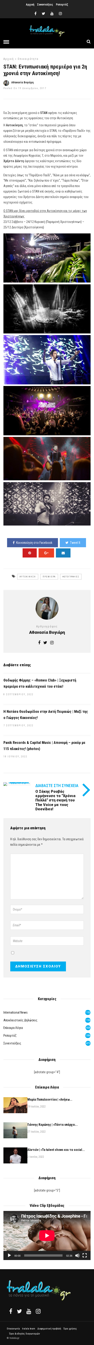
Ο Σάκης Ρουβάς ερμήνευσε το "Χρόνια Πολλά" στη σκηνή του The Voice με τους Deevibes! (55, 800)
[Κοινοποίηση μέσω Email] (63, 553)
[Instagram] (60, 13)
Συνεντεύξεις (45, 4)
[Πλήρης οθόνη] (84, 1255)
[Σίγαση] (77, 1255)
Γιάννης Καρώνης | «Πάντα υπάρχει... (52, 1124)
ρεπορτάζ (9, 1035)
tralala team (28, 1328)
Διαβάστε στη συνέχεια (56, 785)
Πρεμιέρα (49, 577)
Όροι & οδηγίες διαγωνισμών (24, 1333)
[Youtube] (52, 13)
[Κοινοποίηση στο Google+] (46, 553)
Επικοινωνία (13, 1328)
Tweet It (75, 542)
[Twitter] (19, 1311)
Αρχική (30, 4)
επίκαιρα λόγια (13, 1028)
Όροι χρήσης (70, 1328)
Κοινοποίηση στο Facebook (34, 542)
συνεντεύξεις (12, 1043)
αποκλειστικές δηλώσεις (20, 1020)
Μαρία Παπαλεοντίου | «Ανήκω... (49, 1099)
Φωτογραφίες (71, 577)
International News (15, 1012)
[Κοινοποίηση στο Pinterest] (30, 553)
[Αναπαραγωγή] (9, 1255)
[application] (47, 1235)
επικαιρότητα (28, 59)
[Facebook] (10, 1311)
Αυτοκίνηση (28, 577)
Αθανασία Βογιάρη (22, 82)
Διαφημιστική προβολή (49, 1328)
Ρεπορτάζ (62, 4)
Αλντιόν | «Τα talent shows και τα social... (56, 1150)
